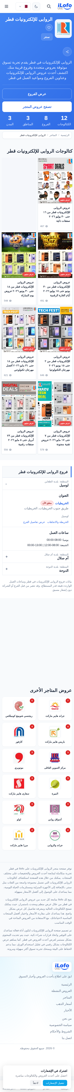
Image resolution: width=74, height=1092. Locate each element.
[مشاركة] (67, 51)
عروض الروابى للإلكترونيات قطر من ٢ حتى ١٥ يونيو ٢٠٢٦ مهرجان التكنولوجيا (57, 363)
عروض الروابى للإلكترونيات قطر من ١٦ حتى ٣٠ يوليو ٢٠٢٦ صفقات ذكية (56, 214)
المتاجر (53, 135)
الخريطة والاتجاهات (57, 521)
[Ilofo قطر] (62, 967)
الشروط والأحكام (61, 1031)
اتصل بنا (67, 1038)
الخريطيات (61, 503)
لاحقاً (35, 1082)
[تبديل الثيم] (36, 6)
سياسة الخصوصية (60, 1025)
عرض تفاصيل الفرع (34, 521)
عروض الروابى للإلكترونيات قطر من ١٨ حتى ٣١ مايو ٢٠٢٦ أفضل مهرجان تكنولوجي (20, 363)
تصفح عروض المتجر (37, 107)
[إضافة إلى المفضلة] (49, 27)
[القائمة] (6, 6)
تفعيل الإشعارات (55, 1082)
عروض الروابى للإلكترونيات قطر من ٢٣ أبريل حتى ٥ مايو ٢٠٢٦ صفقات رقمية (20, 438)
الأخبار (68, 1010)
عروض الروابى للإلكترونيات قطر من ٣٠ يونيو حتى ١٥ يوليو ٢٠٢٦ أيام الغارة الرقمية (56, 289)
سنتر (47, 36)
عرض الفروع (37, 94)
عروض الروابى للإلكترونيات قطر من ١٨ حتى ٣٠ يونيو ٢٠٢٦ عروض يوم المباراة (19, 289)
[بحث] (49, 6)
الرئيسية (65, 135)
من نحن (67, 1018)
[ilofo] (65, 6)
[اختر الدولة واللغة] (23, 6)
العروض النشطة (61, 990)
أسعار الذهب (64, 1003)
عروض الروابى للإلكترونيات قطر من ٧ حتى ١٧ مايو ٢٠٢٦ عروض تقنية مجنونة (55, 438)
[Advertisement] (19, 193)
